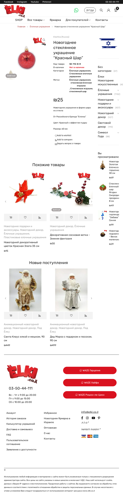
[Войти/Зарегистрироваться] (108, 10)
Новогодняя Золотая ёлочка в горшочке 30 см (114, 167)
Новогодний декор (31, 229)
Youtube (35, 2)
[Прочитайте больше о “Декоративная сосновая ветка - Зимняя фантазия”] (57, 217)
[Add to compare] (62, 140)
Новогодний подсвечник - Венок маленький (114, 235)
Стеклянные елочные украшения (80, 75)
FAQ (8, 434)
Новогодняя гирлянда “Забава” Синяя (114, 216)
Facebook (8, 2)
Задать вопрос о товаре (69, 143)
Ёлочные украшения (40, 26)
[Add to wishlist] (62, 136)
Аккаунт (11, 413)
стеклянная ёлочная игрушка (81, 84)
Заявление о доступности (21, 449)
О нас (47, 433)
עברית (90, 10)
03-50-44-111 (112, 2)
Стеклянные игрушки (81, 88)
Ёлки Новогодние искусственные (108, 80)
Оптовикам (50, 427)
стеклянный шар (77, 91)
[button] (44, 40)
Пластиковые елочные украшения (25, 237)
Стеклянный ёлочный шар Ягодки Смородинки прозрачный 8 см (114, 192)
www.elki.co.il (88, 491)
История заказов (16, 418)
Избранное (50, 413)
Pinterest (46, 2)
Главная (21, 26)
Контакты (49, 438)
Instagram (22, 2)
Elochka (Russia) (61, 37)
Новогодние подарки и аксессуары (106, 103)
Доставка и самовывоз (19, 429)
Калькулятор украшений (20, 423)
